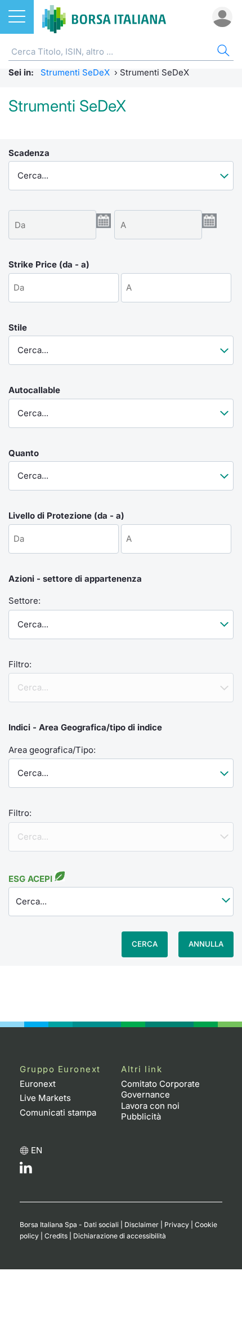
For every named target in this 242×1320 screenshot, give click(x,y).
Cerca (145, 943)
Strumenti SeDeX (75, 72)
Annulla (206, 943)
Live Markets (45, 1097)
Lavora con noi (150, 1105)
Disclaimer (141, 1224)
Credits (56, 1236)
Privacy (176, 1224)
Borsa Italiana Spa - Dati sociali (69, 1224)
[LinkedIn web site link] (26, 1170)
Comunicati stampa (58, 1112)
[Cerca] (222, 52)
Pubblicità (141, 1116)
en (36, 1150)
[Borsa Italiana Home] (104, 17)
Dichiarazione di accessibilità (119, 1236)
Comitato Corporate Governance (160, 1089)
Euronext (38, 1083)
